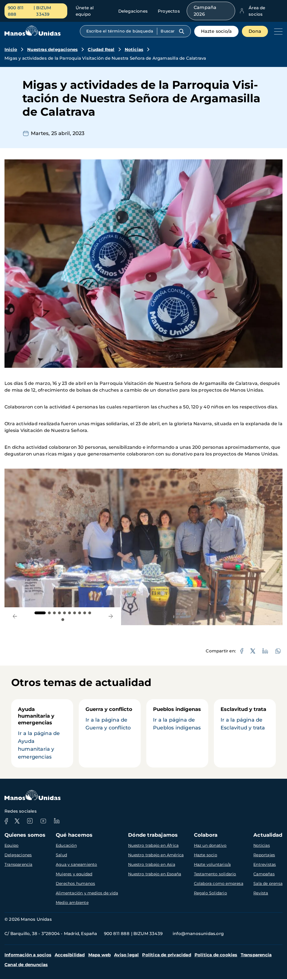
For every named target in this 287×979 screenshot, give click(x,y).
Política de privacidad (166, 954)
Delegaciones (133, 11)
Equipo (11, 845)
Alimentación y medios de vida (87, 893)
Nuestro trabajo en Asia (151, 864)
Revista (260, 893)
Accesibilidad (70, 954)
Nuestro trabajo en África (153, 845)
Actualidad (267, 835)
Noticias (134, 49)
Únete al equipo (85, 11)
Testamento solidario (215, 873)
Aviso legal (126, 954)
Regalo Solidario (210, 893)
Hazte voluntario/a (212, 864)
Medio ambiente (72, 902)
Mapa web (99, 954)
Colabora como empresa (218, 883)
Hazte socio (205, 854)
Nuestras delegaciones (52, 49)
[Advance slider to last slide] (15, 616)
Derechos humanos (75, 883)
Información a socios (27, 954)
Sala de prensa (268, 883)
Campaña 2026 (205, 11)
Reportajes (264, 854)
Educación (66, 845)
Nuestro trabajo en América (156, 854)
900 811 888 (16, 11)
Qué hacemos (74, 835)
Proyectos (169, 11)
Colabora (206, 835)
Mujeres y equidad (74, 873)
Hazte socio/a (216, 31)
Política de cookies (216, 954)
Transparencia (18, 864)
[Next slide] (111, 616)
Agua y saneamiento (76, 864)
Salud (61, 854)
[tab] (40, 612)
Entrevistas (264, 864)
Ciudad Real (101, 49)
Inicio (10, 49)
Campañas (264, 873)
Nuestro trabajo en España (154, 873)
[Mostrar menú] (277, 31)
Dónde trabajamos (153, 835)
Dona (255, 31)
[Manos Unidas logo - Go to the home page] (32, 34)
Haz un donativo (210, 845)
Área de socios (257, 11)
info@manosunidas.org (198, 933)
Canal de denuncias (26, 964)
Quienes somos (25, 835)
